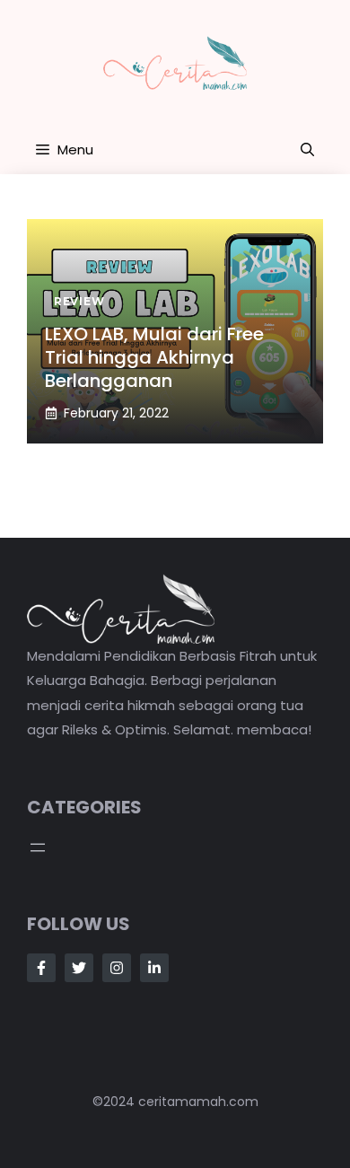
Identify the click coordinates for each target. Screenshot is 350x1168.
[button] (307, 150)
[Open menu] (37, 847)
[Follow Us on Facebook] (41, 967)
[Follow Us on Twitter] (79, 967)
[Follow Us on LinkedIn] (154, 967)
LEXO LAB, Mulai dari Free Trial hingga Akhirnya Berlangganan (154, 357)
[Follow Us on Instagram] (116, 967)
